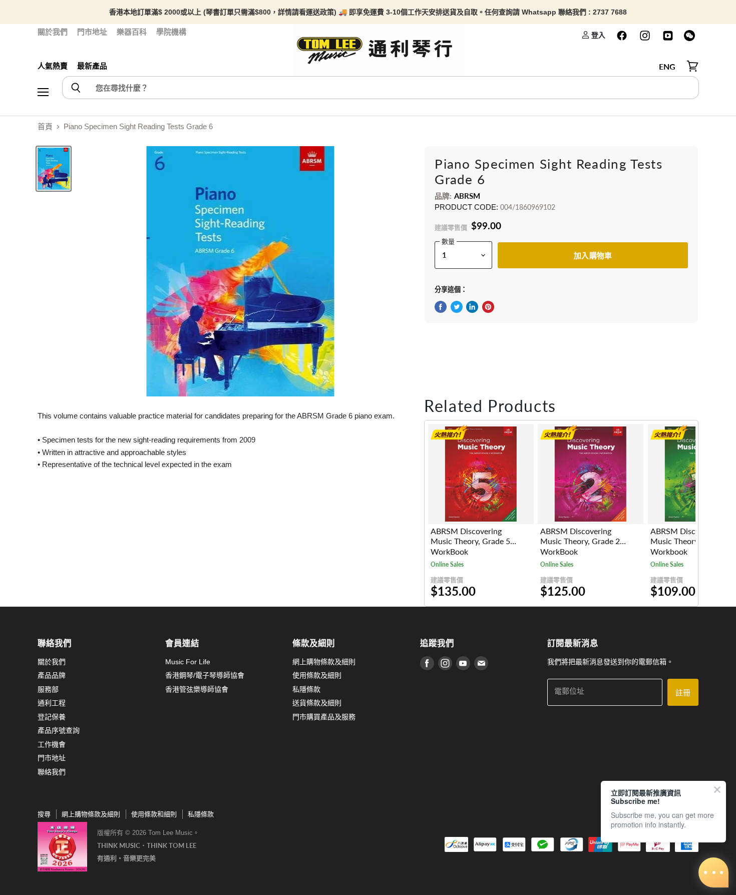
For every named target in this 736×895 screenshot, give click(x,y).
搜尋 (44, 814)
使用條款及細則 (316, 675)
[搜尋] (75, 87)
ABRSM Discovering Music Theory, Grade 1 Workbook (690, 541)
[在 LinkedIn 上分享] (472, 307)
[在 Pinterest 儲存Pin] (488, 307)
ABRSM (467, 195)
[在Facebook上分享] (441, 307)
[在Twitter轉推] (457, 307)
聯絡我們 (52, 772)
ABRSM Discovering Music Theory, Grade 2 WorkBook (580, 541)
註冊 (682, 692)
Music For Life (187, 662)
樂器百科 (132, 32)
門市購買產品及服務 (323, 717)
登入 (597, 35)
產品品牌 (52, 675)
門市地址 (92, 32)
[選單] (43, 66)
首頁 (45, 126)
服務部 (48, 689)
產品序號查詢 (59, 730)
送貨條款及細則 (316, 703)
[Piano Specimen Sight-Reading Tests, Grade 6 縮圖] (54, 169)
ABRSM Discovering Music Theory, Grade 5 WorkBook (470, 541)
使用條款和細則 (154, 814)
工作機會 (52, 744)
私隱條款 (306, 689)
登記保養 (52, 717)
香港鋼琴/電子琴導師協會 (204, 675)
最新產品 (92, 66)
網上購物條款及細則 (323, 662)
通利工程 (52, 703)
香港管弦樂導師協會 (196, 689)
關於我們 (53, 32)
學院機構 (171, 32)
